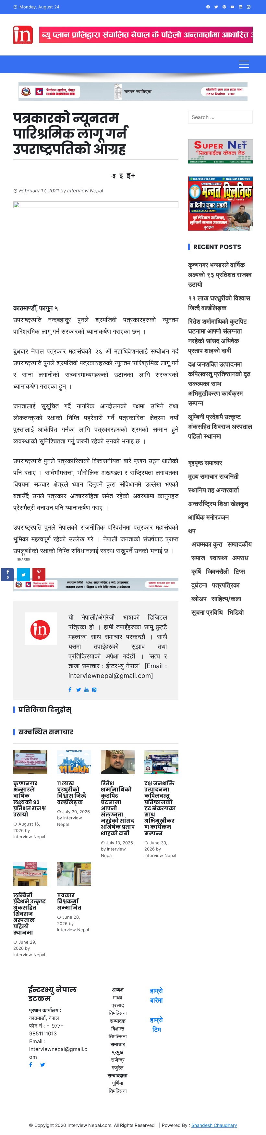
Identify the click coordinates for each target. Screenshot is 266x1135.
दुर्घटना (199, 585)
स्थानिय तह (201, 490)
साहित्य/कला (226, 599)
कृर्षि (196, 571)
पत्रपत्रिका (226, 585)
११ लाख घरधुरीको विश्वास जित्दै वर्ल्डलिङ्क (71, 793)
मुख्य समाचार (203, 476)
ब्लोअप (199, 599)
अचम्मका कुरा (207, 544)
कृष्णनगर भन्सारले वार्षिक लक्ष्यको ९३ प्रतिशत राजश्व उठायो (29, 799)
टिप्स (239, 571)
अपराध (240, 558)
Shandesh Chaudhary (214, 1125)
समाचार (213, 463)
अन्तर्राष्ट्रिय (202, 504)
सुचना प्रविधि (207, 612)
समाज (198, 558)
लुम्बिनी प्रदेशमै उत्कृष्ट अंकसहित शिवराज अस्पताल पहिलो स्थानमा (29, 914)
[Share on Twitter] (23, 574)
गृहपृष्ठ (195, 463)
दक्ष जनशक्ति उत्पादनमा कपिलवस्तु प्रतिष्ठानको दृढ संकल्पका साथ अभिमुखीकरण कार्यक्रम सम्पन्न (160, 808)
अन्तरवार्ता (227, 490)
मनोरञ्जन (217, 517)
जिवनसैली (217, 571)
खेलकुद (239, 504)
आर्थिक (196, 517)
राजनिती (229, 476)
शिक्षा (223, 504)
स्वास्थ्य (218, 558)
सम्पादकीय (239, 544)
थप (192, 531)
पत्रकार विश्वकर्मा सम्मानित (69, 902)
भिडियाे (236, 612)
